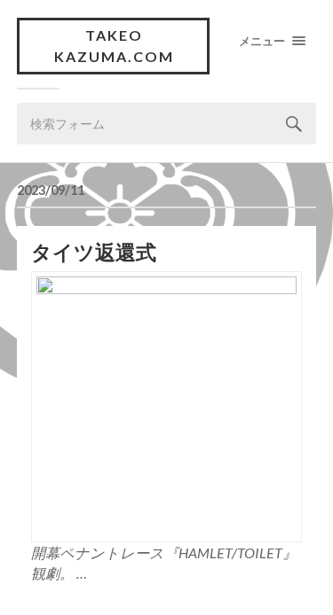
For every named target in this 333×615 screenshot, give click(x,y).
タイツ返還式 (93, 252)
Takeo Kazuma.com (114, 46)
